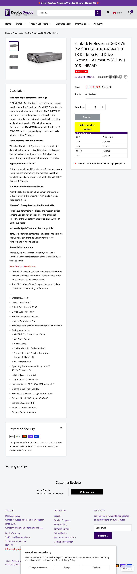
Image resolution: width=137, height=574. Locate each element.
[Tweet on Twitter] (120, 77)
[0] (129, 12)
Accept (67, 567)
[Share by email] (126, 77)
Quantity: (79, 106)
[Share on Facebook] (110, 77)
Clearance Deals (63, 23)
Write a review (87, 491)
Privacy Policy (60, 524)
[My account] (108, 12)
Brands (19, 23)
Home (8, 23)
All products (18, 33)
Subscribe (103, 535)
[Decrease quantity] (88, 107)
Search (57, 515)
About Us (98, 23)
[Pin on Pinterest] (115, 77)
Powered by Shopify (13, 564)
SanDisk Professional (84, 77)
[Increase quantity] (102, 107)
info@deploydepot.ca (15, 549)
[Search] (98, 13)
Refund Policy (60, 533)
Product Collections (39, 23)
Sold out (87, 116)
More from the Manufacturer (22, 266)
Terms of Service (61, 528)
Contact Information (63, 541)
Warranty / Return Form (65, 537)
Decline (96, 567)
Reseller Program (62, 520)
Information (80, 23)
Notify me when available (87, 126)
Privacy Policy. (69, 560)
